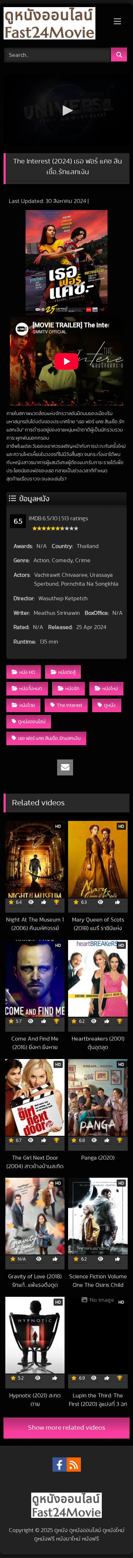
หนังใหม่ (110, 688)
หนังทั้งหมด (30, 688)
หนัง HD (27, 672)
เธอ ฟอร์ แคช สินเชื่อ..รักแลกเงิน (49, 738)
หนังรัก (72, 688)
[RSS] (74, 1464)
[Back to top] (111, 1537)
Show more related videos (66, 1427)
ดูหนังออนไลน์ (31, 721)
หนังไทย (27, 705)
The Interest (69, 705)
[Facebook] (59, 1464)
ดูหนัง (110, 705)
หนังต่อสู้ (67, 672)
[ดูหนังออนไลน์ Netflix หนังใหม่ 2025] (55, 24)
